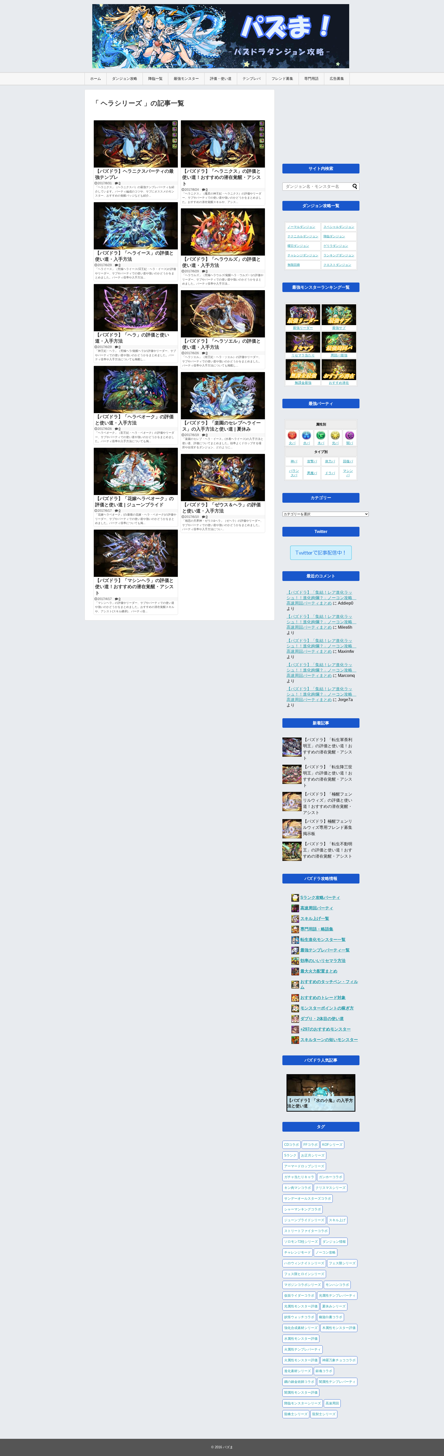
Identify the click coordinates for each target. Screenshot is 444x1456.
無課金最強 (303, 383)
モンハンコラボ (337, 1285)
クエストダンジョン (337, 265)
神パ (294, 461)
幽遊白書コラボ (330, 1317)
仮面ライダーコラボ (299, 1295)
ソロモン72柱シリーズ (301, 1242)
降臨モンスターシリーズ (302, 1403)
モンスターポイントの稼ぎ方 (327, 1008)
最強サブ (339, 328)
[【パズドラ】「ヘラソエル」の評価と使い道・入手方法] (223, 313)
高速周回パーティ (316, 908)
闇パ (349, 443)
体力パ (330, 461)
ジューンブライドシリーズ (304, 1220)
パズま (228, 1447)
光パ (335, 443)
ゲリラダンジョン (335, 246)
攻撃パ (312, 461)
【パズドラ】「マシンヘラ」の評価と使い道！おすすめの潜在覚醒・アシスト (134, 587)
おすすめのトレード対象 (323, 997)
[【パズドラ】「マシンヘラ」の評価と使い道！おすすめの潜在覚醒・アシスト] (136, 553)
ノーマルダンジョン (301, 227)
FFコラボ (310, 1145)
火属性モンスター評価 (301, 1360)
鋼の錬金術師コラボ (299, 1382)
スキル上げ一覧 (314, 918)
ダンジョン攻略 (124, 78)
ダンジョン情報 (334, 1242)
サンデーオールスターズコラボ (307, 1198)
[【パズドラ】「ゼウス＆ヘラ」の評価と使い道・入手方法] (223, 477)
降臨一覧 (155, 78)
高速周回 (332, 1403)
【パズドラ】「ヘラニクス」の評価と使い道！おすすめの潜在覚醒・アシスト (221, 178)
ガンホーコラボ (330, 1177)
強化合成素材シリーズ (301, 1328)
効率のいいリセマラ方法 (323, 960)
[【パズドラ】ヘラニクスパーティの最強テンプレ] (136, 144)
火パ (292, 443)
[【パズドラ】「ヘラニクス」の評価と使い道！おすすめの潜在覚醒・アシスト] (223, 144)
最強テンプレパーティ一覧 (325, 950)
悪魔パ (312, 473)
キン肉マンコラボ (297, 1188)
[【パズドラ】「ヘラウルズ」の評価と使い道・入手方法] (223, 232)
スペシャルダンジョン (338, 227)
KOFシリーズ (332, 1145)
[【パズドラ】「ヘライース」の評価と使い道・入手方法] (136, 225)
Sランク (290, 1155)
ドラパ (330, 473)
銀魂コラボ (324, 1371)
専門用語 (311, 78)
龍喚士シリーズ (296, 1414)
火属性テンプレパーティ (302, 1349)
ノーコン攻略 (326, 1252)
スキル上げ (337, 1220)
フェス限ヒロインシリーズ (304, 1274)
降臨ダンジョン (334, 236)
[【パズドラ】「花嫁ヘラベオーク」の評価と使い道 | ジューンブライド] (136, 471)
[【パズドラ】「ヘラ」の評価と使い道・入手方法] (136, 307)
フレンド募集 (282, 78)
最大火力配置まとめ (318, 971)
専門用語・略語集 (316, 929)
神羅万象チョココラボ (339, 1360)
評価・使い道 (221, 78)
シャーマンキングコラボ (302, 1209)
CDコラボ (291, 1145)
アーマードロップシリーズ (304, 1166)
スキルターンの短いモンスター (329, 1039)
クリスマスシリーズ (331, 1188)
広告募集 (337, 78)
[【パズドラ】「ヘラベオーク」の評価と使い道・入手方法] (136, 389)
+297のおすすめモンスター (325, 1029)
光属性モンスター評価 (301, 1306)
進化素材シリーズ (297, 1371)
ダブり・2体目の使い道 (322, 1018)
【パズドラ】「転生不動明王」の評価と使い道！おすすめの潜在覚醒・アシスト (327, 850)
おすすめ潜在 (339, 383)
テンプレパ (252, 78)
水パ (306, 443)
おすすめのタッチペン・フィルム (329, 984)
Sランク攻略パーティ (320, 897)
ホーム (95, 78)
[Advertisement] (320, 121)
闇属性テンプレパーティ (337, 1382)
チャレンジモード (297, 1252)
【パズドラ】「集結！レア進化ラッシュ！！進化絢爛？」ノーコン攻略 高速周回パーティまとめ (321, 597)
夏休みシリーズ (334, 1306)
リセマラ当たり (303, 355)
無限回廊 (294, 265)
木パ (321, 443)
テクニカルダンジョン (303, 236)
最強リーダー (303, 328)
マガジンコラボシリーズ (302, 1285)
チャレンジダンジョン (303, 255)
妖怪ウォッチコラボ (299, 1317)
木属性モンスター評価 (339, 1328)
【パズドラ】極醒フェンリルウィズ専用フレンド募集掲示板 (327, 827)
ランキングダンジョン (338, 255)
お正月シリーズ (313, 1155)
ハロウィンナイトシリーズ (304, 1263)
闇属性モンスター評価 (301, 1392)
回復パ (348, 461)
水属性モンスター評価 (301, 1339)
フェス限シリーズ (342, 1263)
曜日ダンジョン (298, 246)
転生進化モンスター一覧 (323, 939)
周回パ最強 (339, 355)
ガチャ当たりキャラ (299, 1177)
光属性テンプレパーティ (337, 1295)
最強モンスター (186, 78)
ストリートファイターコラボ (306, 1231)
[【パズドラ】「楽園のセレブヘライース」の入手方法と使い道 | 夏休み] (223, 395)
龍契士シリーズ (324, 1414)
